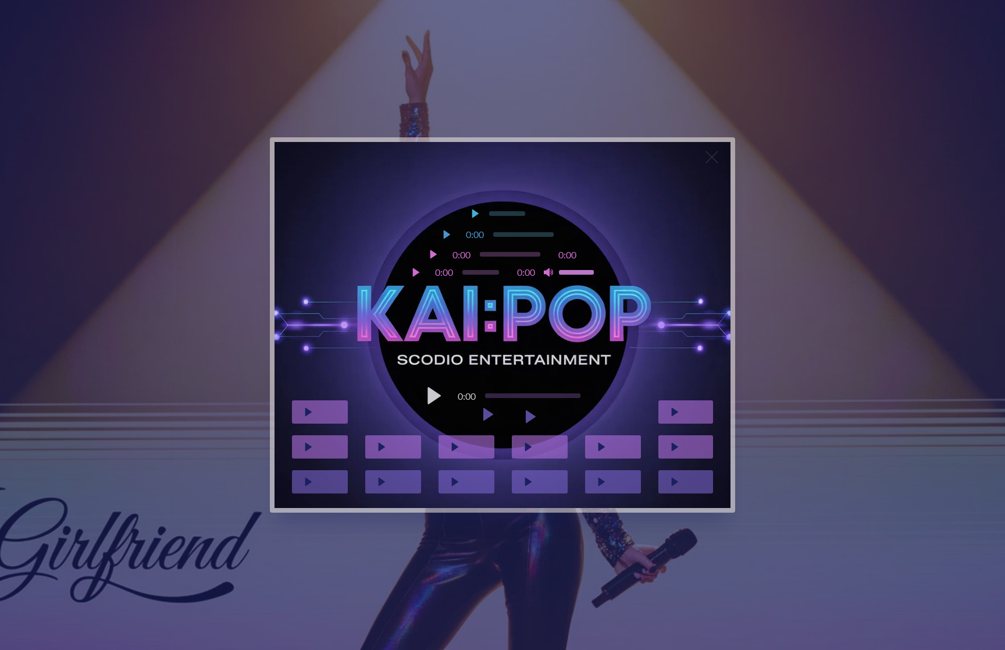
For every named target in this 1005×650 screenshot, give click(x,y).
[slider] (480, 272)
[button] (211, 260)
